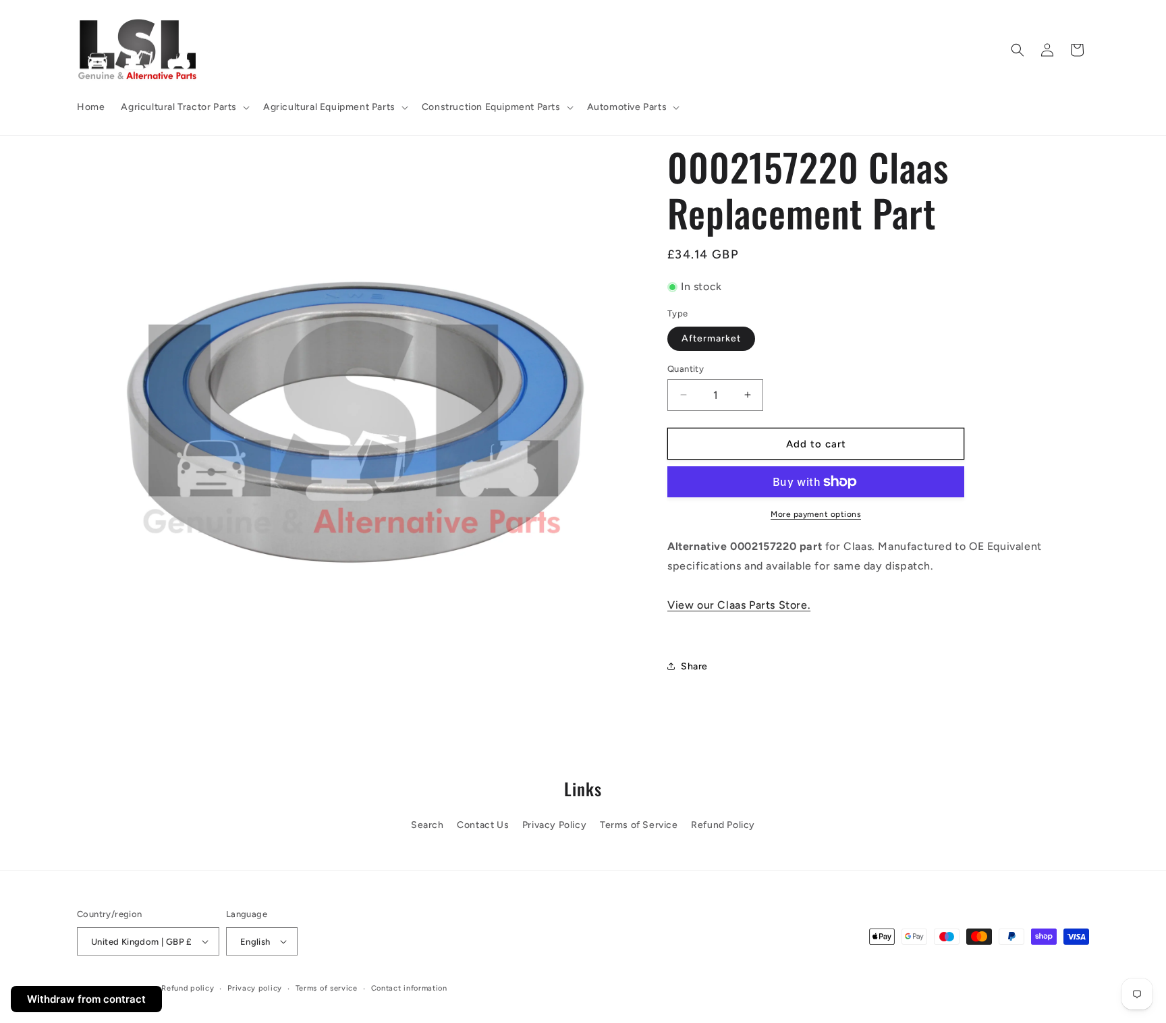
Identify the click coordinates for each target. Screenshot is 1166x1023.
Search (427, 825)
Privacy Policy (554, 825)
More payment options (816, 514)
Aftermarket (711, 337)
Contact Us (483, 825)
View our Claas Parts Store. (738, 604)
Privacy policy (254, 988)
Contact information (409, 988)
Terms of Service (639, 825)
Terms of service (327, 988)
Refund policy (187, 988)
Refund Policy (723, 825)
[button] (184, 107)
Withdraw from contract (86, 999)
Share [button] (694, 665)
